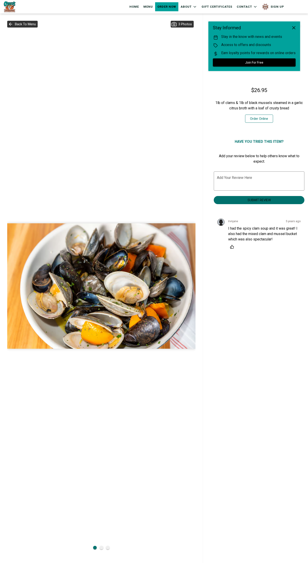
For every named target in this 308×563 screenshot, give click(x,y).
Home (134, 6)
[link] (259, 119)
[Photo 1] (95, 547)
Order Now (166, 6)
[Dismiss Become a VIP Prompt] (293, 27)
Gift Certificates (217, 6)
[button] (188, 6)
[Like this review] (233, 247)
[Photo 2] (101, 547)
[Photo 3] (108, 547)
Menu (148, 6)
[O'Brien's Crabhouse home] (24, 6)
